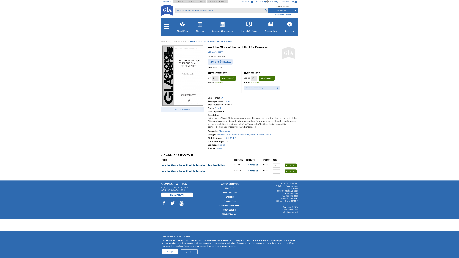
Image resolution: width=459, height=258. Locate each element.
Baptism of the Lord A (260, 134)
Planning (200, 31)
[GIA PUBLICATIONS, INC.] (167, 9)
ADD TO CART (228, 78)
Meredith (201, 2)
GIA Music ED (179, 2)
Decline (189, 251)
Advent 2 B (223, 134)
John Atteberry (215, 52)
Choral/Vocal (225, 131)
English (221, 144)
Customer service (229, 184)
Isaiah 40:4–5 (230, 138)
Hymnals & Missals (249, 31)
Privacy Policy (229, 214)
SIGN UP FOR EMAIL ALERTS (230, 205)
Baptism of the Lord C (239, 134)
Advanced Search (283, 14)
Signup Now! (177, 195)
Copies (247, 77)
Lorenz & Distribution (216, 2)
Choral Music (182, 31)
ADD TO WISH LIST (182, 109)
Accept (170, 251)
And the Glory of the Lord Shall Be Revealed (183, 171)
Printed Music (180, 42)
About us (229, 188)
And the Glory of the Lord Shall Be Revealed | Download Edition (193, 165)
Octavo (219, 148)
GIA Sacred (167, 2)
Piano (227, 101)
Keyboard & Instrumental (222, 31)
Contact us (229, 201)
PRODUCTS (166, 42)
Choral (218, 108)
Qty (209, 77)
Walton (191, 2)
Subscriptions (271, 31)
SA (222, 97)
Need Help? (289, 31)
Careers (230, 197)
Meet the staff (230, 192)
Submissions (229, 210)
